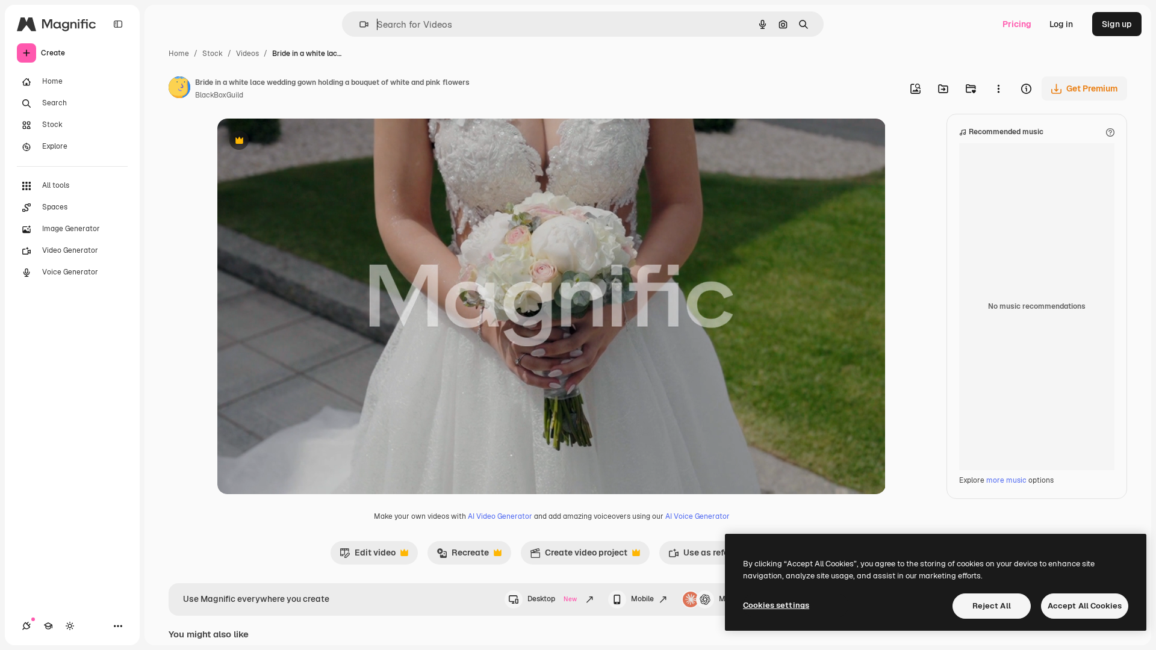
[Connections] (26, 626)
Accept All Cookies (1085, 606)
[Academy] (48, 626)
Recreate (463, 555)
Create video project (578, 555)
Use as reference (709, 555)
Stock (212, 53)
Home (179, 53)
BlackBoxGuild (219, 95)
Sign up (1117, 24)
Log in (1061, 24)
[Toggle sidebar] (118, 24)
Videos (247, 53)
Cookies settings (776, 605)
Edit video (368, 555)
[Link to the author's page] (179, 89)
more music (1006, 480)
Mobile (642, 599)
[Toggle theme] (69, 626)
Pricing (1016, 24)
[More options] (998, 88)
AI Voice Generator (697, 516)
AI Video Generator (500, 516)
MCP (727, 599)
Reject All (991, 606)
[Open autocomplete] (359, 24)
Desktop (552, 599)
